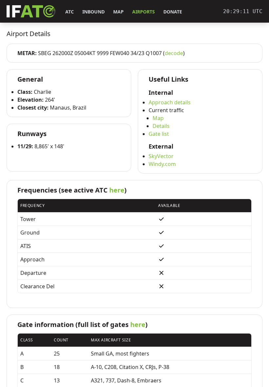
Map (118, 12)
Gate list (159, 133)
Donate (172, 12)
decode (174, 53)
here (116, 190)
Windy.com (162, 164)
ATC (69, 12)
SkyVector (161, 156)
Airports (143, 12)
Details (161, 126)
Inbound (93, 12)
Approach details (170, 102)
